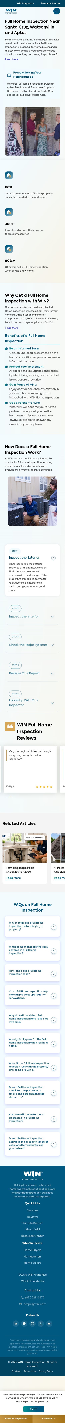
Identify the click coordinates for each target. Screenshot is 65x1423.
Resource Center (50, 4)
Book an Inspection (16, 1419)
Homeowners (32, 1256)
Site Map (16, 1371)
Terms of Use (30, 1371)
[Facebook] (24, 1323)
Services (32, 1210)
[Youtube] (49, 1323)
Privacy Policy (46, 1371)
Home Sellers (32, 1263)
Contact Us (32, 1290)
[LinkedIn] (16, 1323)
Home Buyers (32, 1250)
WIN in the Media (32, 1281)
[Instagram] (32, 1323)
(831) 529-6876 (34, 1297)
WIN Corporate (25, 4)
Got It (34, 1409)
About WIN (32, 1229)
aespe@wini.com (35, 1304)
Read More (11, 59)
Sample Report (32, 1223)
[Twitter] (41, 1323)
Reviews (32, 1217)
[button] (32, 926)
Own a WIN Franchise (32, 1275)
